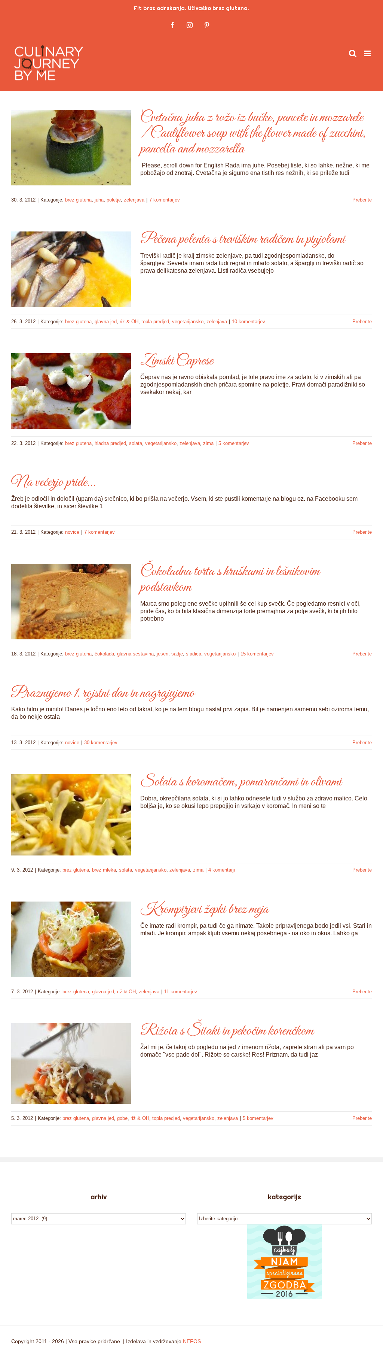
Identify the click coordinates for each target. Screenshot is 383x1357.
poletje (114, 200)
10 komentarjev (248, 321)
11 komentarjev (180, 991)
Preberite (362, 200)
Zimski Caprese (176, 361)
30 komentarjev (100, 742)
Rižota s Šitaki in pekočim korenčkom (226, 1031)
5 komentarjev (233, 443)
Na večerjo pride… (53, 482)
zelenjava (134, 200)
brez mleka (104, 870)
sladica (193, 654)
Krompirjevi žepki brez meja (204, 909)
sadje (177, 654)
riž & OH (129, 321)
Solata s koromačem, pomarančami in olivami (240, 782)
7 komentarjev (164, 200)
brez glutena (78, 200)
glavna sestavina (135, 654)
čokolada (104, 654)
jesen (162, 654)
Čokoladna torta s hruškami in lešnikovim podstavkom (229, 579)
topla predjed (155, 321)
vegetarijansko (187, 321)
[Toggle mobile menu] (368, 53)
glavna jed (106, 321)
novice (72, 532)
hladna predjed (110, 443)
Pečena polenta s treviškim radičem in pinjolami (242, 239)
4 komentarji (221, 870)
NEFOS (192, 1341)
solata (135, 443)
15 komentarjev (257, 654)
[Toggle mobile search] (352, 53)
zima (208, 443)
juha (99, 200)
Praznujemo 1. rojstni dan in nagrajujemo (102, 693)
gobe (122, 1118)
